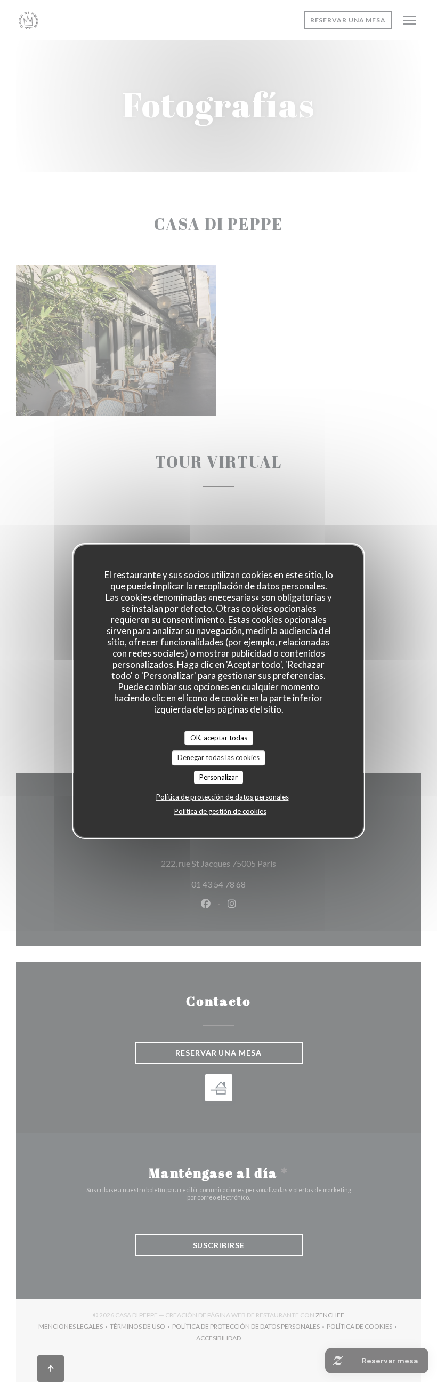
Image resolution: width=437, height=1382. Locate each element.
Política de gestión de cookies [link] (220, 811)
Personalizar (218, 777)
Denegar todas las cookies (218, 757)
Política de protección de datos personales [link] (222, 797)
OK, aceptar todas (218, 737)
